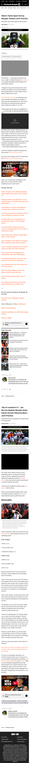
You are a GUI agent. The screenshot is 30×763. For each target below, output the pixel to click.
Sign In (26, 4)
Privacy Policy (4, 737)
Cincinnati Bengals (6, 56)
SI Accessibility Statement (7, 741)
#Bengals (18, 130)
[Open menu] (2, 4)
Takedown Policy (4, 739)
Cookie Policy (20, 737)
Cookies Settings (20, 741)
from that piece (5, 533)
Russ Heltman (4, 24)
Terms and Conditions (22, 739)
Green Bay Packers (16, 56)
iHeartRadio (14, 661)
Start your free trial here (15, 152)
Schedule (10, 7)
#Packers (13, 130)
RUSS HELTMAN (11, 377)
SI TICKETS (18, 1)
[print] (10, 389)
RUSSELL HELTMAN (12, 711)
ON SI (6, 1)
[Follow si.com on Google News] (26, 324)
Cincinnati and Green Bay (8, 97)
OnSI (6, 7)
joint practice (24, 80)
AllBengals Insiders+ (10, 396)
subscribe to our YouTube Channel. (13, 158)
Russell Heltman (5, 423)
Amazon (22, 661)
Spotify (8, 661)
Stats (18, 7)
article (22, 494)
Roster (14, 7)
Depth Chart (23, 7)
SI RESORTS (24, 1)
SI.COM (2, 1)
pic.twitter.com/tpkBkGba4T (19, 109)
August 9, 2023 (25, 141)
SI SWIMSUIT (12, 1)
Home (2, 7)
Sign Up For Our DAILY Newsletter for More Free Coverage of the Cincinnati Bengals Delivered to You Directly (14, 649)
